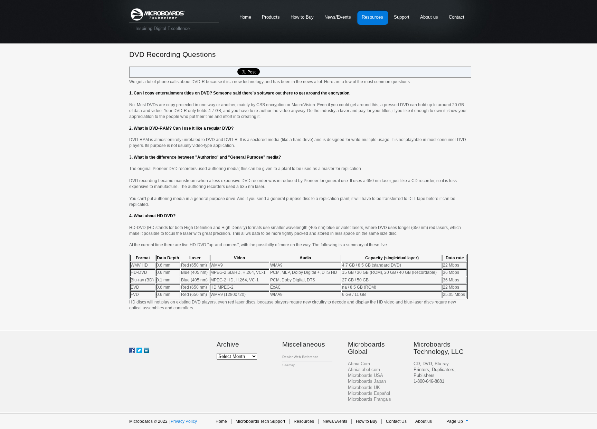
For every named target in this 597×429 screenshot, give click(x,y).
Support (401, 17)
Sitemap (288, 365)
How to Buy (302, 17)
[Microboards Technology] (157, 14)
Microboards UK (364, 387)
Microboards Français (369, 399)
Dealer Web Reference (300, 357)
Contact (456, 17)
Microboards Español (369, 393)
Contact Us (396, 421)
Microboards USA (365, 375)
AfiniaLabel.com (364, 369)
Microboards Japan (367, 381)
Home (245, 17)
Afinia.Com (359, 363)
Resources (372, 17)
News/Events (337, 17)
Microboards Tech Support (260, 421)
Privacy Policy (184, 421)
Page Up (454, 421)
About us (429, 17)
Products (271, 17)
